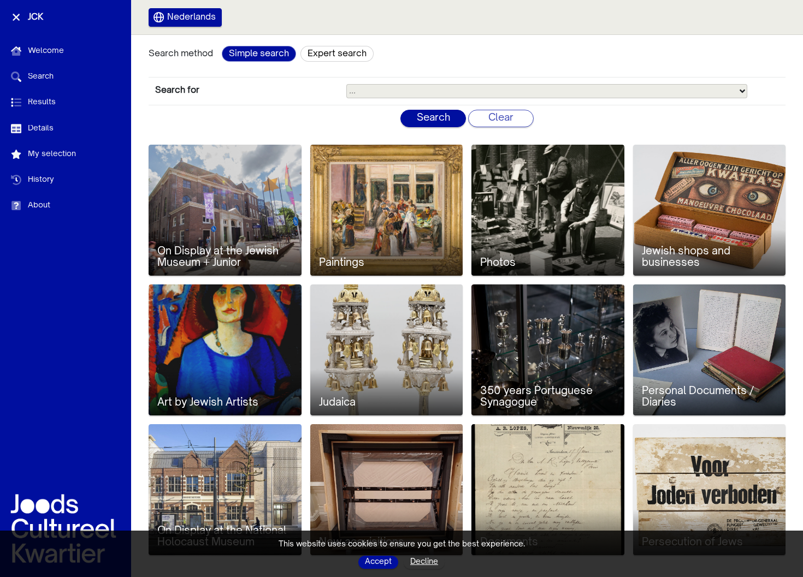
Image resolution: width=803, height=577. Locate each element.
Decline (424, 562)
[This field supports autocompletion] (742, 91)
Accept (378, 562)
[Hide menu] (16, 17)
